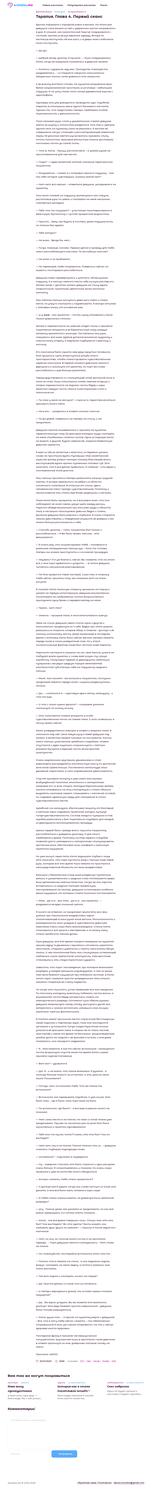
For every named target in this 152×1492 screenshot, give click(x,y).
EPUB (96, 1361)
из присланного (77, 12)
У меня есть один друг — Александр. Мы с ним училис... (25, 1397)
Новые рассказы (53, 5)
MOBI (105, 1361)
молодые (59, 12)
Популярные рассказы (81, 5)
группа (61, 1383)
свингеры (13, 1383)
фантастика (44, 12)
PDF (114, 1361)
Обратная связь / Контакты (94, 1482)
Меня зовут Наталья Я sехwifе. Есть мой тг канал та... (75, 1397)
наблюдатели (115, 1383)
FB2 (89, 1361)
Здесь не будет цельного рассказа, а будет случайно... (124, 1392)
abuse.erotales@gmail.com (129, 1482)
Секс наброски (118, 1386)
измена (25, 1383)
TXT (82, 1361)
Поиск (103, 5)
